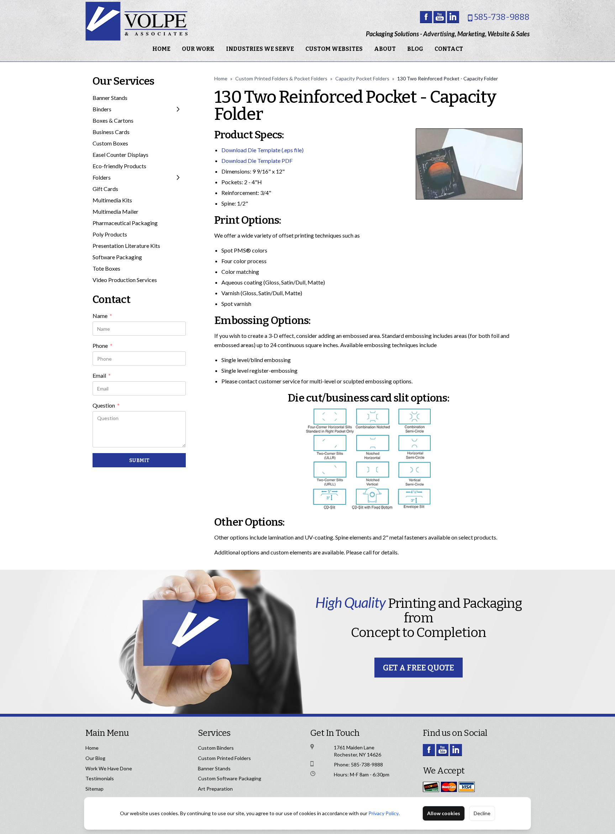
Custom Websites (334, 49)
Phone (102, 346)
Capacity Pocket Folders (362, 78)
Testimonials (99, 778)
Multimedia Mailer (115, 211)
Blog (415, 49)
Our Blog (95, 758)
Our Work (198, 49)
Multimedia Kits (112, 200)
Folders (102, 177)
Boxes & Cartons (113, 120)
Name (102, 316)
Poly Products (110, 234)
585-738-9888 (502, 17)
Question (106, 406)
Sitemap (94, 789)
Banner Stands (110, 97)
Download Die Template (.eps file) (262, 150)
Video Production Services (125, 279)
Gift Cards (105, 188)
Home (161, 49)
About (385, 49)
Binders (102, 109)
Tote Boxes (106, 268)
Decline (482, 813)
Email (102, 376)
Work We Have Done (108, 768)
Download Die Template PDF (257, 160)
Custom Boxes (110, 143)
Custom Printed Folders (224, 758)
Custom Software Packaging (229, 778)
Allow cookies (443, 813)
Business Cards (111, 131)
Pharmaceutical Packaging (125, 222)
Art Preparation (215, 789)
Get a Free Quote (418, 668)
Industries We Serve (260, 49)
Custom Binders (216, 748)
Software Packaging (117, 257)
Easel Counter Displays (120, 154)
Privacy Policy (383, 813)
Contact (449, 49)
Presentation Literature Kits (126, 245)
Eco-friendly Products (119, 166)
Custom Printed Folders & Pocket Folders (281, 78)
